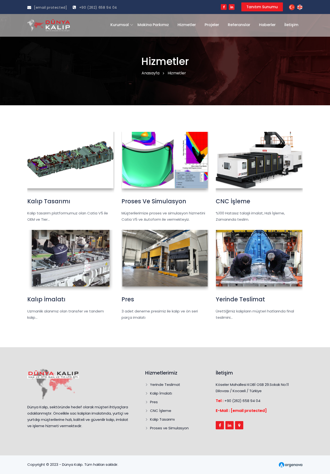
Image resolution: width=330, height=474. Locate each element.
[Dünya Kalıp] (292, 7)
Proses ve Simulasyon (169, 428)
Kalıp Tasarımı (162, 419)
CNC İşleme (160, 410)
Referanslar (239, 25)
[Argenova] (291, 464)
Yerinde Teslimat (165, 384)
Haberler (267, 25)
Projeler (212, 25)
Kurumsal (119, 25)
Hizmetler (187, 25)
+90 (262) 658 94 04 (97, 7)
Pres (154, 401)
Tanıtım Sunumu (262, 6)
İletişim (291, 25)
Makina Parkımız (153, 25)
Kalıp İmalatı (161, 393)
